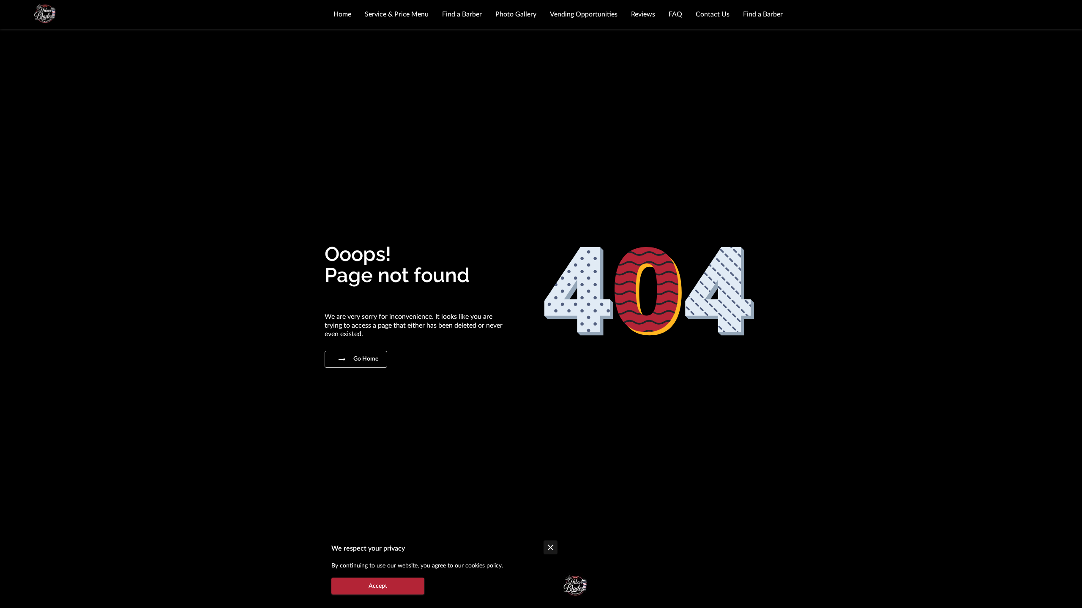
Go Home (365, 359)
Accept (378, 586)
